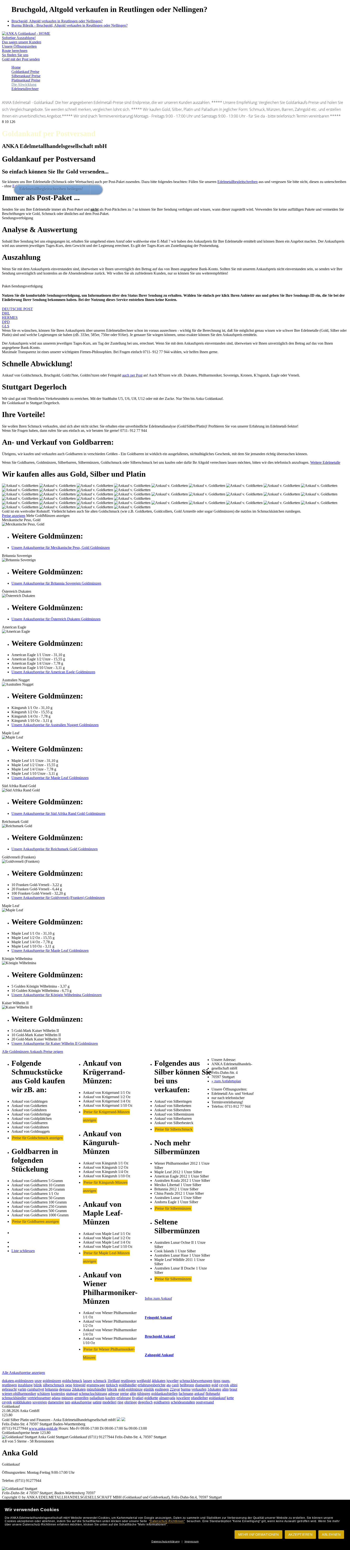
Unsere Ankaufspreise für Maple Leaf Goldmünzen (50, 778)
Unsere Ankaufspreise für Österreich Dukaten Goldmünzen (55, 619)
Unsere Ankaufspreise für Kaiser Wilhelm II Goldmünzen (54, 1043)
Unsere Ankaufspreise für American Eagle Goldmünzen (53, 672)
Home (16, 67)
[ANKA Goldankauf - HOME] (26, 33)
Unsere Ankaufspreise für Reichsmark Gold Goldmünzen (54, 849)
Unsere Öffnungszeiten (19, 46)
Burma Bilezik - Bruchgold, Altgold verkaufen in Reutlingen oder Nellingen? (69, 25)
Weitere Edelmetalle (325, 462)
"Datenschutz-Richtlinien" (167, 1521)
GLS (5, 326)
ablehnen (331, 1534)
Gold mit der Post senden (21, 59)
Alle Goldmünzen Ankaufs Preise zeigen (32, 1052)
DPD (6, 322)
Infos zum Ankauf (158, 1298)
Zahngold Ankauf (159, 1355)
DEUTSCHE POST (17, 309)
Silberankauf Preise (25, 76)
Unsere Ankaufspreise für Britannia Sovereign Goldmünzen (56, 583)
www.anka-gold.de (43, 1428)
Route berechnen (14, 51)
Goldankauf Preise (25, 72)
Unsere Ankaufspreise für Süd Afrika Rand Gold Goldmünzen (58, 813)
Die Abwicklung (23, 84)
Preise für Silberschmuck (173, 1129)
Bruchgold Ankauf (160, 1336)
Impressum (192, 1541)
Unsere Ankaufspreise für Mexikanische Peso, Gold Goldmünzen (60, 548)
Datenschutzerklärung (165, 1541)
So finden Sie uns (15, 55)
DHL (6, 313)
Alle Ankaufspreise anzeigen (23, 1373)
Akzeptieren (300, 1534)
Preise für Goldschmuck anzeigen (37, 1138)
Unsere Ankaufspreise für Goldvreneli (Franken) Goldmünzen (58, 898)
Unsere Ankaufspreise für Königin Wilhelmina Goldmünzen (56, 995)
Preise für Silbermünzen (173, 1208)
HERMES (10, 318)
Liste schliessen (23, 1251)
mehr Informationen (258, 1534)
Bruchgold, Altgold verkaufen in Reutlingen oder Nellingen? (57, 21)
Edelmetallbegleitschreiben (237, 182)
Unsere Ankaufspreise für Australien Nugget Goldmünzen (55, 725)
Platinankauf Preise (25, 80)
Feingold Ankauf (158, 1317)
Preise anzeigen (13, 516)
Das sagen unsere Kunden (21, 42)
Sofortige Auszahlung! (19, 38)
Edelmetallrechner (25, 89)
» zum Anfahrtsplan (226, 1081)
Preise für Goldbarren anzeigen (35, 1221)
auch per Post (132, 375)
